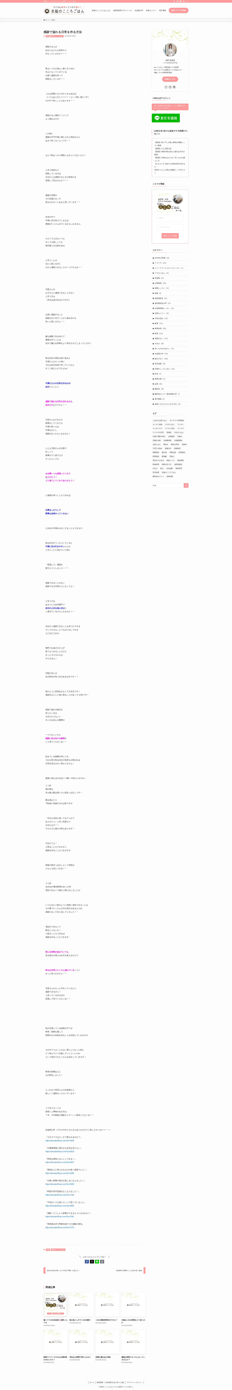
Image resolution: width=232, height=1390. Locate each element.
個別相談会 (161, 298)
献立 (161, 468)
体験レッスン (162, 288)
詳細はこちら (170, 79)
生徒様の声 (161, 354)
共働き (179, 436)
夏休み (165, 444)
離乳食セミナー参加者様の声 (167, 394)
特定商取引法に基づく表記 (114, 1382)
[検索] (186, 1)
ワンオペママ (157, 428)
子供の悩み (161, 318)
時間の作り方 (166, 464)
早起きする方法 (158, 460)
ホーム (92, 1382)
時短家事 (180, 460)
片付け (159, 344)
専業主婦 (173, 452)
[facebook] (174, 1)
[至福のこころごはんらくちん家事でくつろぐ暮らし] (64, 10)
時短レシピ (170, 460)
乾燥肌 (159, 278)
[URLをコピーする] (102, 1261)
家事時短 (156, 452)
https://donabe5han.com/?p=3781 (59, 1217)
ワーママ (180, 428)
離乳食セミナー (158, 476)
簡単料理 (179, 468)
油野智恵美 (178, 464)
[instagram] (177, 1)
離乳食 (159, 389)
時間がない (161, 338)
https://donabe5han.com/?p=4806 (59, 1206)
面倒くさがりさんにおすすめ (168, 404)
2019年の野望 (162, 258)
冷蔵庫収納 (167, 440)
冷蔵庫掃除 (178, 440)
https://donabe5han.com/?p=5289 (59, 1173)
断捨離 (164, 456)
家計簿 (164, 452)
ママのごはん (162, 273)
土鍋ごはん (157, 444)
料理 (159, 333)
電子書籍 (159, 399)
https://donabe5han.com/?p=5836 (59, 1141)
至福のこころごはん (57, 36)
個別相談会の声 (162, 303)
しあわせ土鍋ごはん (160, 420)
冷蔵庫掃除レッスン (164, 308)
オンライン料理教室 (177, 420)
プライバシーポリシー (134, 1382)
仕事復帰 (160, 283)
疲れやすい (161, 359)
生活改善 (169, 468)
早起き (172, 456)
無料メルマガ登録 (170, 236)
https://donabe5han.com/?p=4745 (59, 1195)
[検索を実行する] (186, 485)
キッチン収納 (157, 424)
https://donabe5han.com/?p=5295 (59, 1184)
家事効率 (177, 448)
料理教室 (182, 452)
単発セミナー (162, 313)
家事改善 (160, 328)
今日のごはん (179, 432)
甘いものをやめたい (164, 348)
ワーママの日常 (158, 432)
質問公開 (160, 379)
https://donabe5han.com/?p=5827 (59, 1162)
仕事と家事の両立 (159, 436)
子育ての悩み (157, 448)
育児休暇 (160, 364)
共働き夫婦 (157, 440)
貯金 (158, 374)
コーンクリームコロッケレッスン (169, 268)
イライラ (160, 263)
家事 (47, 36)
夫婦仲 (184, 444)
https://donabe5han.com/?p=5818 (59, 1151)
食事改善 (170, 476)
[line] (180, 1)
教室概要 (100, 1382)
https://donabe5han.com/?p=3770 (59, 1227)
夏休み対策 (175, 444)
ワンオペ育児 (169, 428)
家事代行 (168, 448)
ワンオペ (180, 424)
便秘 (158, 293)
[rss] (183, 1)
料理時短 (156, 456)
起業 (158, 384)
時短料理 (156, 464)
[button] (87, 1261)
